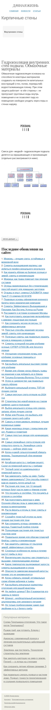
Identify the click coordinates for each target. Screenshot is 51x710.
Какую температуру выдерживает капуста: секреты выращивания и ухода (25, 566)
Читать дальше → (10, 239)
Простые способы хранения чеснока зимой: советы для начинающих (22, 331)
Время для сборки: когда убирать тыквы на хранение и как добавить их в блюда (24, 372)
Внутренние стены (13, 31)
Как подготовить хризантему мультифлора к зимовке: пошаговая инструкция (25, 318)
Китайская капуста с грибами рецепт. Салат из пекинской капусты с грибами (22, 464)
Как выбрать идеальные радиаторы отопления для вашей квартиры (22, 586)
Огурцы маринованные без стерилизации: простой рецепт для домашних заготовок (24, 287)
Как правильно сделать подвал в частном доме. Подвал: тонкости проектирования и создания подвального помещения (25, 678)
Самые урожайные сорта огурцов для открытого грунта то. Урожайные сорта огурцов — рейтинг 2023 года (23, 445)
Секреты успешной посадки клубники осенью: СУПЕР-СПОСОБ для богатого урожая (22, 347)
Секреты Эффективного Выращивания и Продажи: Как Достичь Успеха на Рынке (24, 307)
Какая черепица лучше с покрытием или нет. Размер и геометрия (24, 430)
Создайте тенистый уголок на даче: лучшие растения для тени (21, 518)
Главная (13, 10)
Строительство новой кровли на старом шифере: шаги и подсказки (24, 403)
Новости (25, 10)
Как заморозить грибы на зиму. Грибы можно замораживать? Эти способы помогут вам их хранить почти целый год (24, 479)
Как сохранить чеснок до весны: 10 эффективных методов (21, 324)
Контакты (7, 699)
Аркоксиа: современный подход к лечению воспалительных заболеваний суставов (24, 641)
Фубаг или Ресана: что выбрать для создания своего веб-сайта (21, 416)
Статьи (37, 10)
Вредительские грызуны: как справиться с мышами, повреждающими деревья (25, 559)
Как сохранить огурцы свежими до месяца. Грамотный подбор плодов (21, 525)
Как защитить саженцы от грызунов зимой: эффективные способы (21, 545)
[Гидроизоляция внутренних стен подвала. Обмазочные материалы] (25, 177)
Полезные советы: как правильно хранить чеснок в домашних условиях (25, 338)
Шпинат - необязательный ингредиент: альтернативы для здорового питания (23, 600)
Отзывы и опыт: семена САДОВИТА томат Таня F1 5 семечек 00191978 (25, 294)
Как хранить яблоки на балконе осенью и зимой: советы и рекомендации (24, 274)
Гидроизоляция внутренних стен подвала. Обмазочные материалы (25, 65)
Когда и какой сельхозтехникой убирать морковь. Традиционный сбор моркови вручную (23, 456)
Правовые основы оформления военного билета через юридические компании (24, 301)
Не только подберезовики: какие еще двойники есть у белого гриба (22, 606)
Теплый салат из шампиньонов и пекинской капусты (20, 470)
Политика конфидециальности (14, 703)
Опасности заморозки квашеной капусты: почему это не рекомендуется (25, 572)
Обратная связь (9, 707)
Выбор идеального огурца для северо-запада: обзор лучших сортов (23, 409)
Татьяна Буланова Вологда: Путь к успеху (27, 377)
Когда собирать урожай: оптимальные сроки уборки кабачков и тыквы (23, 579)
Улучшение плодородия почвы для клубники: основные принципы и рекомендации (21, 357)
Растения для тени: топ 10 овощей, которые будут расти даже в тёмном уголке (24, 487)
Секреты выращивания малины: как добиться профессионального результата (23, 267)
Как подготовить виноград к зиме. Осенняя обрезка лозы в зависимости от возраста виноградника (22, 503)
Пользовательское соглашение (22, 699)
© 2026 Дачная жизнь (11, 696)
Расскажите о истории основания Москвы (26, 313)
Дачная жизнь (25, 5)
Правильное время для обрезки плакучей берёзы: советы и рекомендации (25, 538)
